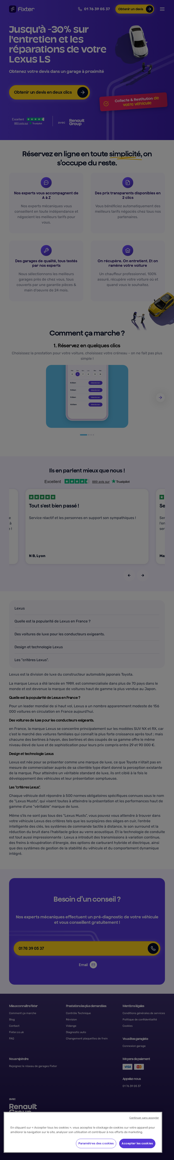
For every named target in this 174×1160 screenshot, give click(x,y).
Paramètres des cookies (96, 1143)
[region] (83, 1132)
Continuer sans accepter (144, 1117)
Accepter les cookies (137, 1143)
